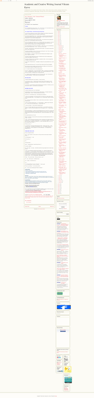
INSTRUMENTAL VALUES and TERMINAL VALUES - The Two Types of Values (63, 224)
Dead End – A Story (62, 73)
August (60, 51)
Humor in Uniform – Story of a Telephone (62, 105)
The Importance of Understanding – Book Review (62, 133)
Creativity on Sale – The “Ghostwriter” (62, 93)
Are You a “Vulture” (61, 159)
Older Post (52, 206)
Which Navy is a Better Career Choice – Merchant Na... (62, 61)
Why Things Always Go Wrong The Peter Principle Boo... (62, 153)
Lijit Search (58, 313)
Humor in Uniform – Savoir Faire (62, 137)
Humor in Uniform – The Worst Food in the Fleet (63, 89)
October (60, 48)
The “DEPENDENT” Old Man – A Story (62, 100)
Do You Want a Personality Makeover (62, 63)
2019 (59, 40)
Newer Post (27, 206)
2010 (59, 190)
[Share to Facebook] (48, 194)
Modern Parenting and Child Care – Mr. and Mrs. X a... (62, 76)
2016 (59, 44)
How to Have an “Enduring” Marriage (62, 244)
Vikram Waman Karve (61, 20)
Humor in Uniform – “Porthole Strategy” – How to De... (62, 130)
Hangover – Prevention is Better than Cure (62, 164)
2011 (59, 189)
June (60, 175)
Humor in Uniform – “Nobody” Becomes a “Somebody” (62, 111)
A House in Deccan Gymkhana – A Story (62, 95)
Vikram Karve (58, 304)
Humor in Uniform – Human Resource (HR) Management (62, 161)
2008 (59, 193)
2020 (59, 39)
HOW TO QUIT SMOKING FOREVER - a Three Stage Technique (63, 269)
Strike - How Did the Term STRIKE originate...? (63, 121)
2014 (59, 185)
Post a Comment (28, 202)
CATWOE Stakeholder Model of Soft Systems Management (62, 116)
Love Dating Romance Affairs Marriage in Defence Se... (62, 156)
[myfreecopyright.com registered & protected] (59, 364)
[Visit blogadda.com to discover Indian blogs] (59, 357)
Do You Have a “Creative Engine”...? (62, 114)
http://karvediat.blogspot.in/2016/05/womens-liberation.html (34, 192)
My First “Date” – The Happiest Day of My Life (63, 167)
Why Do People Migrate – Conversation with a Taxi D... (63, 82)
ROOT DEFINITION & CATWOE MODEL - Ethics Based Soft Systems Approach (62, 256)
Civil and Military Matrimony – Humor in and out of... (62, 56)
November (60, 47)
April (59, 178)
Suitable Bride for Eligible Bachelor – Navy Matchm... (62, 170)
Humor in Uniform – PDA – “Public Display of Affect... (62, 125)
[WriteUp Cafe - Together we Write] (68, 383)
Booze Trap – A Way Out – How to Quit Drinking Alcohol (63, 143)
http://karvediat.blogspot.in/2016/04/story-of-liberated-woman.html (40, 191)
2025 (59, 32)
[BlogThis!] (46, 194)
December (60, 45)
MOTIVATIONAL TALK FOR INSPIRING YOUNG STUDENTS (63, 232)
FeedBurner (65, 208)
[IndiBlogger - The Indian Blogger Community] (67, 372)
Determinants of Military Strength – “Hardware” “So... (62, 103)
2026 (59, 31)
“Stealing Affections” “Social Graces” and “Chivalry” (62, 98)
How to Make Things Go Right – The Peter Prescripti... (62, 150)
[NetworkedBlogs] (63, 329)
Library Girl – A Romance (62, 53)
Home (40, 206)
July (59, 52)
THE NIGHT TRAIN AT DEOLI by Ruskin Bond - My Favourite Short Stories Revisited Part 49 (62, 276)
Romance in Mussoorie (62, 135)
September (60, 49)
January (60, 182)
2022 (59, 36)
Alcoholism (60, 72)
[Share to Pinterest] (49, 194)
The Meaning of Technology (63, 283)
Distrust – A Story (61, 109)
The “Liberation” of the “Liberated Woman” (62, 68)
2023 (59, 35)
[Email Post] (44, 194)
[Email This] (45, 194)
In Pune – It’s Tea (61, 158)
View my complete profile (61, 26)
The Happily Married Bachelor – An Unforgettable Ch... (62, 86)
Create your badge (63, 304)
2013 (59, 186)
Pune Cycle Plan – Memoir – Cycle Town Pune (62, 146)
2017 (59, 43)
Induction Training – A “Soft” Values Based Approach (62, 173)
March (60, 179)
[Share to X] (47, 194)
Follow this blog (63, 331)
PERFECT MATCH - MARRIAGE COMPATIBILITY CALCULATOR (62, 238)
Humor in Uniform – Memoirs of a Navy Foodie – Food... (62, 79)
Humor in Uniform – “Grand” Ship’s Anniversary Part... (62, 66)
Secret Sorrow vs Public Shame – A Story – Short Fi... (62, 140)
